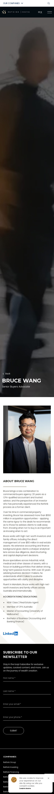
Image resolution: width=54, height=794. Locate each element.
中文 (40, 12)
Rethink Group (9, 762)
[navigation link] (49, 12)
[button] (48, 778)
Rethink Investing (10, 767)
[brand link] (16, 12)
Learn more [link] (25, 788)
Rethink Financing (11, 772)
